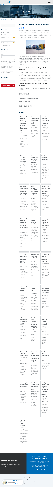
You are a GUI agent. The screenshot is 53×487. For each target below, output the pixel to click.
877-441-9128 (40, 458)
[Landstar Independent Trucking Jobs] (7, 2)
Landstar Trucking (5, 42)
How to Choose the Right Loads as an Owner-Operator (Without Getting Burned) (8, 62)
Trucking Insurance (5, 45)
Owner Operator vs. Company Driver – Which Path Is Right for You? (7, 72)
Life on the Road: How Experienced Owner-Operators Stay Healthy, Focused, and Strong (8, 58)
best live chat (2, 4)
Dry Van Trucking (5, 32)
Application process (8, 85)
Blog (24, 477)
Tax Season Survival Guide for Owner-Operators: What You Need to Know (8, 53)
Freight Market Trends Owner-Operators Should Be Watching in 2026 (7, 67)
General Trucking (5, 37)
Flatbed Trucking (5, 35)
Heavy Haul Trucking (6, 40)
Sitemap (28, 477)
